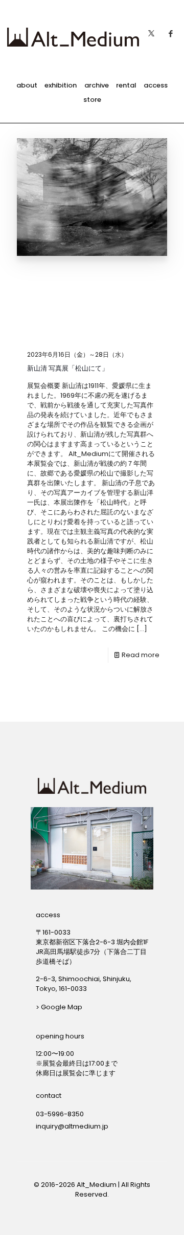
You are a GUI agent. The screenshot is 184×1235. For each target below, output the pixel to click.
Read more (140, 655)
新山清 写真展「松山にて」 (67, 368)
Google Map (61, 1007)
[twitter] (151, 31)
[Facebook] (171, 31)
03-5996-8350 (60, 1114)
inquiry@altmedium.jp (72, 1126)
